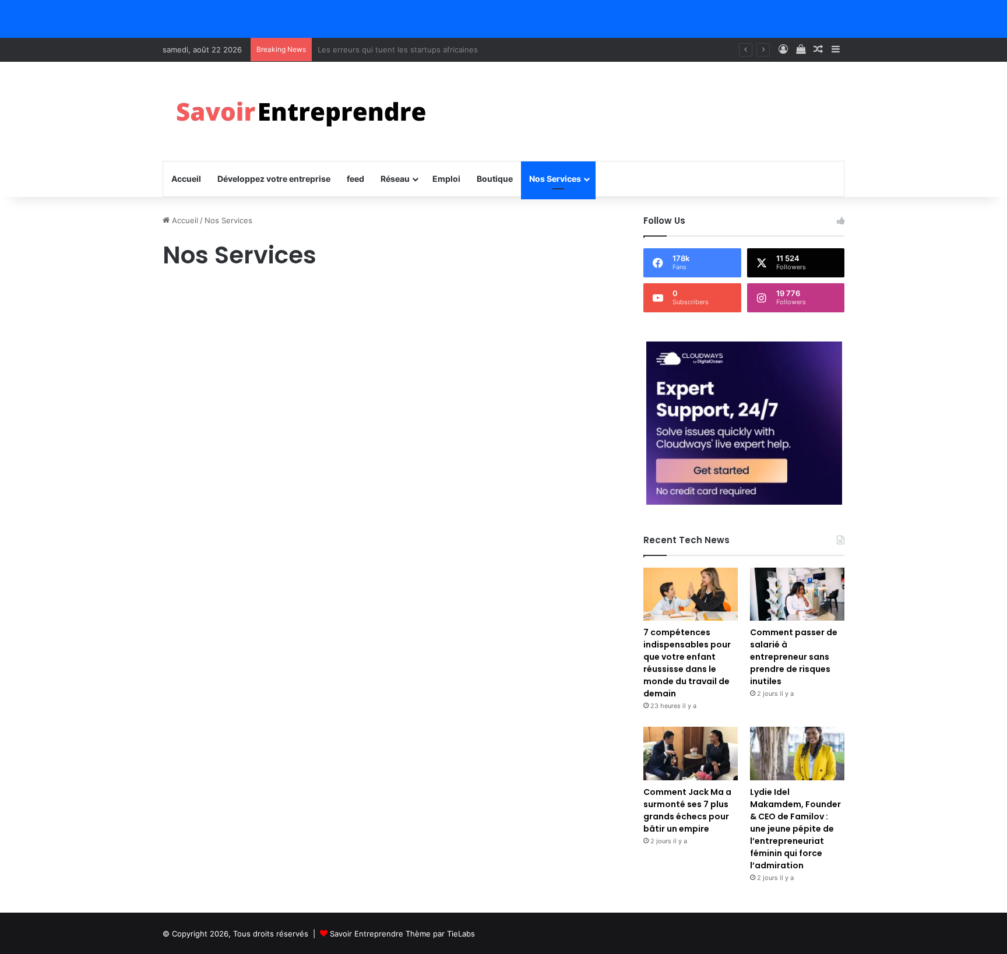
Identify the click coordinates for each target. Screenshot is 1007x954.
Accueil (186, 179)
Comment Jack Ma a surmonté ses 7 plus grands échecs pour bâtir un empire (687, 810)
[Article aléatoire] (818, 49)
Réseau (395, 179)
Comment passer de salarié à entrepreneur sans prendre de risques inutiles (793, 656)
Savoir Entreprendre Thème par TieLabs (402, 933)
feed (355, 179)
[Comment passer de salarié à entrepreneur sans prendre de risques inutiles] (797, 594)
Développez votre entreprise (273, 179)
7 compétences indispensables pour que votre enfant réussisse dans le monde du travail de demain (687, 662)
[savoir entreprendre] (306, 111)
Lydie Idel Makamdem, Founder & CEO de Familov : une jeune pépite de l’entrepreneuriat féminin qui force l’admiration (795, 828)
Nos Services (555, 179)
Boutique (495, 179)
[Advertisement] (390, 373)
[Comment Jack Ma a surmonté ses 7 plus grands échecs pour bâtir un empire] (690, 753)
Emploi (446, 179)
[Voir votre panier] (800, 49)
